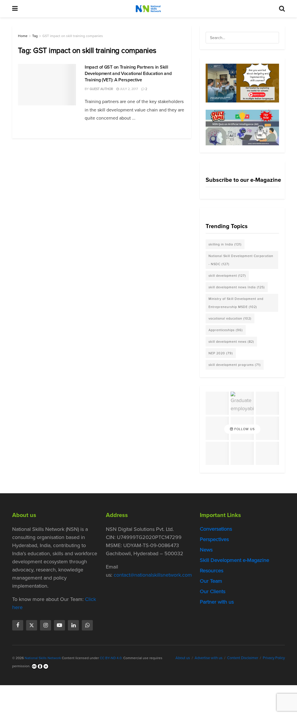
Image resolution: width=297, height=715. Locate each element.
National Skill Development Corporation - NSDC (241, 260)
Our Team (211, 581)
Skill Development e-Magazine (234, 560)
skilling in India (225, 244)
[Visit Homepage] (148, 8)
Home (23, 35)
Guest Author (101, 89)
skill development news (231, 341)
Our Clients (212, 591)
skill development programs (235, 364)
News (206, 549)
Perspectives (214, 539)
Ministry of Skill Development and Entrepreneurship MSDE (236, 302)
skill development (227, 275)
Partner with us (217, 602)
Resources (211, 570)
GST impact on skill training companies (72, 35)
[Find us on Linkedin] (73, 625)
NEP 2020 (221, 353)
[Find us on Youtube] (59, 625)
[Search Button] (282, 8)
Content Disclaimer (242, 658)
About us (182, 658)
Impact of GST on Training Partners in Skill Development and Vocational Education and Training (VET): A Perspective (128, 73)
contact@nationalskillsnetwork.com (153, 575)
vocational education (230, 318)
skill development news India (237, 287)
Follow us (244, 429)
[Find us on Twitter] (31, 625)
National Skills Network (43, 658)
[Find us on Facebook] (17, 625)
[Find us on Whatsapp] (87, 625)
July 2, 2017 (128, 89)
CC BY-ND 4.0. (111, 658)
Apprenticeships (226, 330)
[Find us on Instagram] (45, 625)
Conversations (216, 529)
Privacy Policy (274, 658)
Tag (35, 35)
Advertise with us (208, 658)
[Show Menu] (15, 8)
